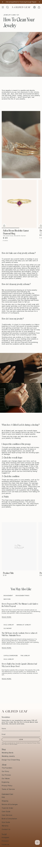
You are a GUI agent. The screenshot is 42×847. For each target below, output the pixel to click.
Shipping (5, 801)
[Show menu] (3, 7)
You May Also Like (21, 589)
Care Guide (6, 811)
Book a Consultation (9, 818)
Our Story (5, 771)
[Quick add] (4, 225)
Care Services (7, 815)
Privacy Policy (36, 743)
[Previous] (3, 2)
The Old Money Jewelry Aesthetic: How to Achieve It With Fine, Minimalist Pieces (19, 634)
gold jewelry (9, 625)
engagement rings (22, 595)
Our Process (6, 775)
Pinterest (5, 841)
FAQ (3, 797)
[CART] (39, 7)
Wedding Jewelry (8, 756)
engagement (8, 595)
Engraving (5, 782)
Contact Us (6, 829)
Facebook (5, 844)
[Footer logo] (15, 711)
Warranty (5, 826)
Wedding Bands (7, 753)
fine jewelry (25, 655)
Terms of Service (9, 744)
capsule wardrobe (11, 655)
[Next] (39, 2)
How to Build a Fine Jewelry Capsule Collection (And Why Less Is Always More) (19, 665)
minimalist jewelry (24, 625)
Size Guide (6, 822)
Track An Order (7, 808)
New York (7, 599)
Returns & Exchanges (10, 804)
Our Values (6, 778)
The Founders (7, 768)
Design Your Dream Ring (11, 760)
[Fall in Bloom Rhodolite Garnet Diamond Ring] (19, 204)
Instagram (5, 837)
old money (8, 628)
